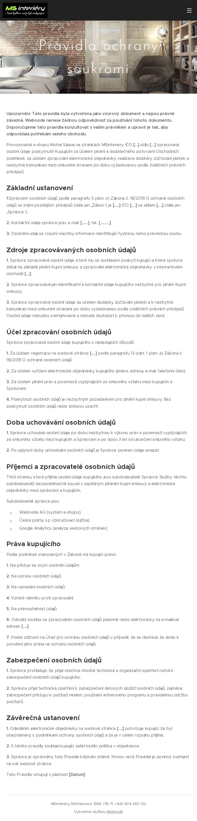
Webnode (114, 811)
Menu (189, 10)
